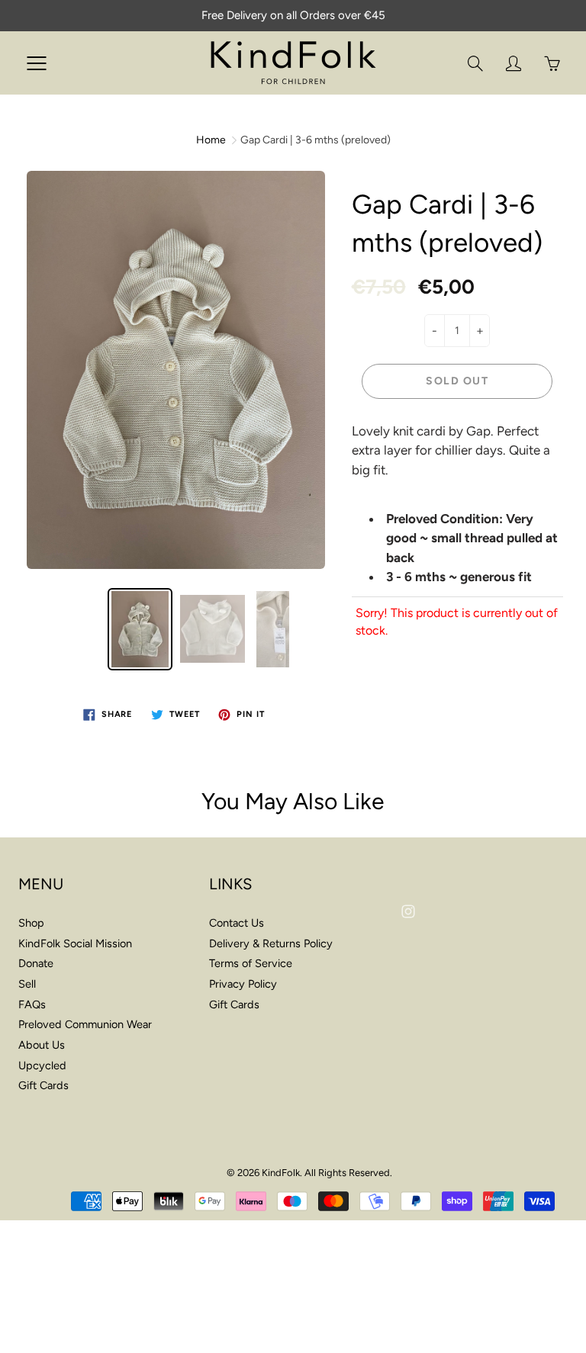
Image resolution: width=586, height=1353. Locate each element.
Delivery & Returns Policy (271, 943)
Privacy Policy (243, 984)
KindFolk (281, 1172)
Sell (27, 984)
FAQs (32, 1004)
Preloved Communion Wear (85, 1024)
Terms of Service (250, 963)
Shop (31, 923)
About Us (41, 1045)
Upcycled (42, 1065)
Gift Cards (43, 1085)
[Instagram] (407, 911)
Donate (35, 963)
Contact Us (236, 923)
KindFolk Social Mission (75, 943)
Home (211, 139)
